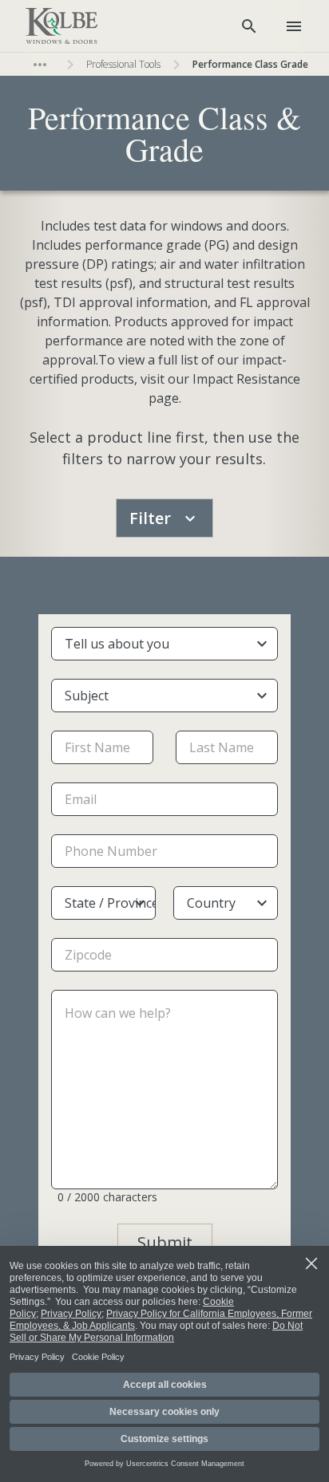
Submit (164, 1242)
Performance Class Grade (250, 64)
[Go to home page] (61, 26)
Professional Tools (123, 64)
